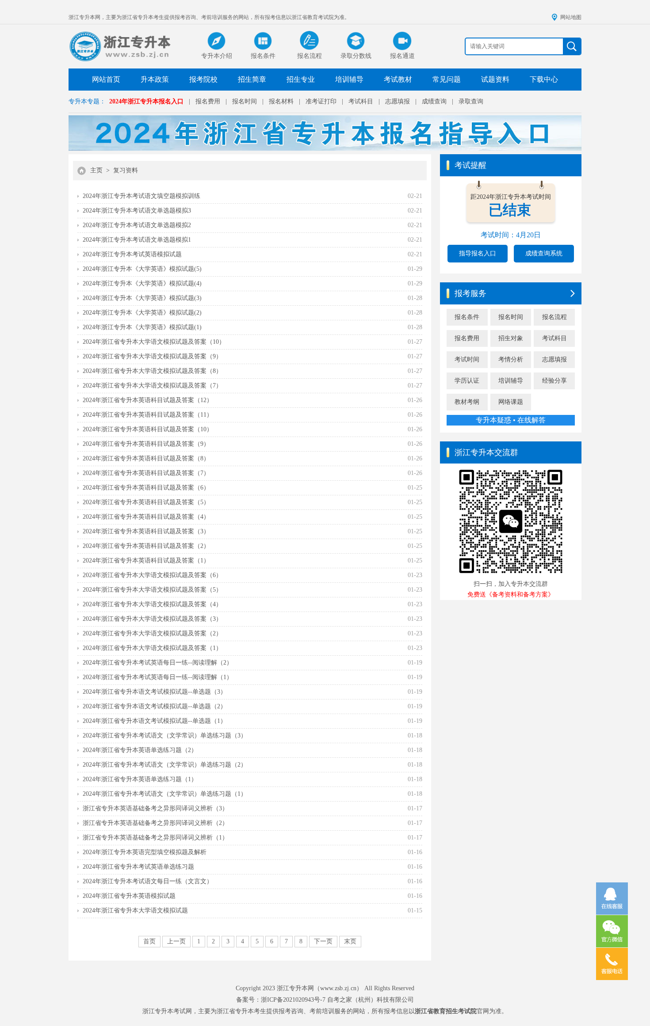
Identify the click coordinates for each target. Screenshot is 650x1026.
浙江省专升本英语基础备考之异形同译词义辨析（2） (155, 823)
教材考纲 (467, 402)
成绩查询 (434, 101)
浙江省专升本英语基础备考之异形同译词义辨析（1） (155, 837)
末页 (350, 941)
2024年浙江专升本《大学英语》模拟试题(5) (142, 269)
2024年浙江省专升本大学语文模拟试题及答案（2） (152, 633)
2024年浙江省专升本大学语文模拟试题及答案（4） (152, 604)
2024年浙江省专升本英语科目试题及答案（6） (146, 487)
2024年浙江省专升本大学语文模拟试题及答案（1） (152, 648)
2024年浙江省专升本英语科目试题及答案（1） (146, 560)
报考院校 (203, 79)
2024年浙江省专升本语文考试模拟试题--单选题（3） (154, 691)
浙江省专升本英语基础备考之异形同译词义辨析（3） (155, 808)
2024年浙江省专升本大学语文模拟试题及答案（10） (154, 341)
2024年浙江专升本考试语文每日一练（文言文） (148, 881)
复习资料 (125, 170)
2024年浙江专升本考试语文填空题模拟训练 (141, 196)
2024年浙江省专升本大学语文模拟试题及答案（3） (152, 619)
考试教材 (398, 79)
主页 (96, 170)
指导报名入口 (477, 253)
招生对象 (510, 338)
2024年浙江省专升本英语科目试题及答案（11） (148, 414)
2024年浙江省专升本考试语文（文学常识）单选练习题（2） (165, 764)
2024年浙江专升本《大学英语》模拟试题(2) (142, 312)
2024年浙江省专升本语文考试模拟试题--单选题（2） (154, 706)
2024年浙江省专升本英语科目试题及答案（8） (146, 458)
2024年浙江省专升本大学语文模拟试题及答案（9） (152, 356)
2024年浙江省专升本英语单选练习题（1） (140, 779)
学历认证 (467, 380)
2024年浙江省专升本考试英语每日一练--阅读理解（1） (158, 677)
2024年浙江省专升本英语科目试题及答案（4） (146, 516)
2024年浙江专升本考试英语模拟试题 (132, 254)
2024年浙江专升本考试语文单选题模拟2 (137, 225)
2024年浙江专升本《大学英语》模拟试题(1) (142, 327)
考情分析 (510, 359)
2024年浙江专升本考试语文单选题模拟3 (137, 210)
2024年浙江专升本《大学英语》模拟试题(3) (142, 298)
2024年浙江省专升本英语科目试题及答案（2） (146, 546)
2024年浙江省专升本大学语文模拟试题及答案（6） (152, 575)
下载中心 (544, 79)
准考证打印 (321, 101)
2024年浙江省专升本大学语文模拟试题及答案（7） (152, 385)
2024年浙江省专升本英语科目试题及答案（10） (148, 429)
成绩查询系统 (543, 253)
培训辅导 (349, 79)
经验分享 (554, 380)
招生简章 (252, 79)
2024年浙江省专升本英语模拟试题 (129, 896)
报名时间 (244, 101)
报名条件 (467, 317)
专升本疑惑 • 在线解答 (511, 420)
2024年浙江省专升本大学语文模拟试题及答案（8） (152, 371)
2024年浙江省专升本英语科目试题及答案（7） (146, 473)
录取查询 (471, 101)
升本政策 (155, 79)
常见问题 (446, 79)
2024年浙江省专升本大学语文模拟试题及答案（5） (152, 589)
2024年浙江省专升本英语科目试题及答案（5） (146, 502)
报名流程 (554, 317)
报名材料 (281, 101)
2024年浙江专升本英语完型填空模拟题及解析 (144, 852)
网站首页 (106, 79)
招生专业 (301, 79)
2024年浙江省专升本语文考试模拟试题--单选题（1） (154, 721)
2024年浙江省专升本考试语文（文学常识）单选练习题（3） (165, 735)
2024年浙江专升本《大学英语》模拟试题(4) (142, 283)
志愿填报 (397, 101)
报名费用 (207, 101)
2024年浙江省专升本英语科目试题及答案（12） (148, 400)
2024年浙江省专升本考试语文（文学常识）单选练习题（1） (165, 793)
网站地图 (570, 17)
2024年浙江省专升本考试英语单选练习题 (138, 866)
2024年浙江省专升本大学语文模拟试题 (135, 910)
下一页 (323, 941)
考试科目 (360, 101)
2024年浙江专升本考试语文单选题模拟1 (137, 239)
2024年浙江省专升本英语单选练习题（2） (140, 750)
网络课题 (510, 402)
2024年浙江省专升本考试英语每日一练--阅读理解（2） (158, 662)
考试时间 (467, 359)
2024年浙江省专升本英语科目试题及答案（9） (146, 444)
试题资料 (495, 79)
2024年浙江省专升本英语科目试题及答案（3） (146, 531)
